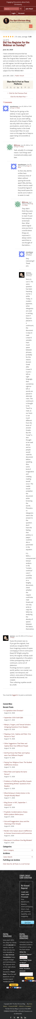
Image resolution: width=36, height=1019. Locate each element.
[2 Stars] (6, 37)
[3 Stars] (8, 37)
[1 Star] (4, 37)
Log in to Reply (16, 108)
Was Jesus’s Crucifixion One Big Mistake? (18, 840)
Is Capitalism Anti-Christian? (13, 711)
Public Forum (19, 76)
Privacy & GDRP (13, 1006)
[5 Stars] (13, 37)
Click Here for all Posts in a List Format (16, 864)
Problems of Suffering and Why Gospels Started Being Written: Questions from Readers (18, 783)
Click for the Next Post (18, 97)
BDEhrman (17, 145)
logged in (15, 695)
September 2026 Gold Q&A (13, 718)
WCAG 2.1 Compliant (25, 1006)
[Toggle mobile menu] (31, 26)
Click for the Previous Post (18, 93)
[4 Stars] (11, 37)
